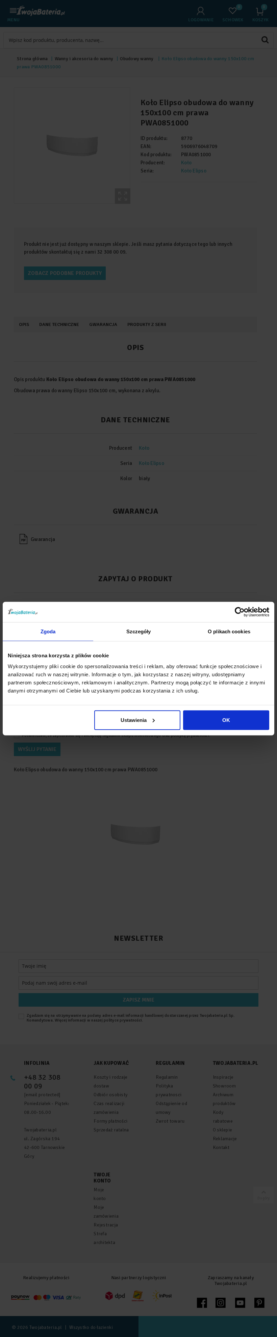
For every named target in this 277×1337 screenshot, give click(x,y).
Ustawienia (134, 720)
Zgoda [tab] (48, 631)
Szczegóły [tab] (138, 631)
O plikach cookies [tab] (229, 631)
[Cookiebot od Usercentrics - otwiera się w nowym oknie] (239, 612)
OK (226, 720)
